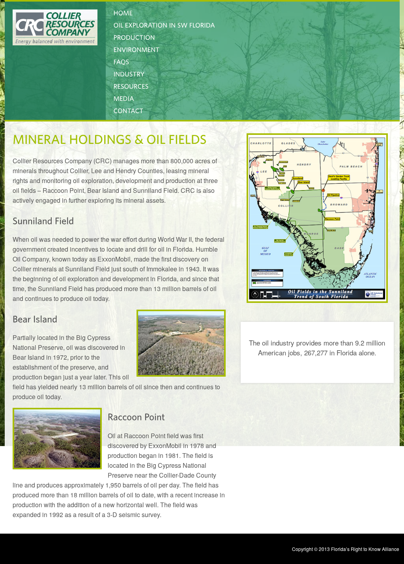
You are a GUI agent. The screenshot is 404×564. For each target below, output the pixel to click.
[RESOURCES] (131, 85)
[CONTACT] (129, 109)
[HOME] (123, 12)
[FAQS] (121, 60)
